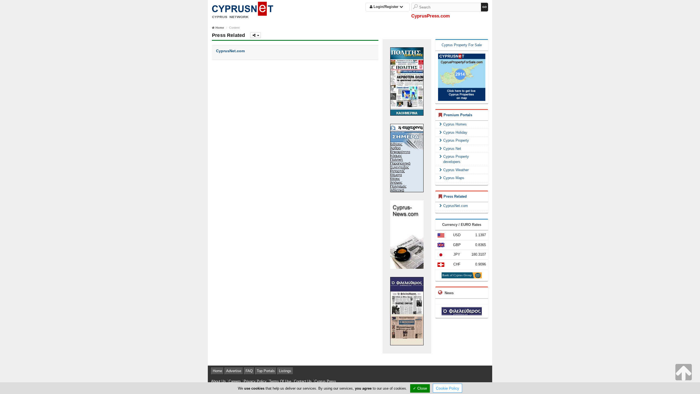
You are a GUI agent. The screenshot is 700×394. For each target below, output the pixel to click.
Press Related (455, 196)
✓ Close (420, 388)
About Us (218, 381)
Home (217, 371)
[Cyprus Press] (242, 8)
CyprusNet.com (455, 206)
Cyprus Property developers (456, 159)
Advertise (233, 371)
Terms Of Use (280, 381)
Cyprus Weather (456, 170)
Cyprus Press (325, 381)
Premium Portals (458, 115)
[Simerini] (407, 158)
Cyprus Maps (453, 178)
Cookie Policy (447, 388)
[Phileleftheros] (407, 311)
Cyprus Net (452, 149)
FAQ (249, 371)
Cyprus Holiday (455, 132)
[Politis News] (407, 81)
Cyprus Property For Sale (462, 45)
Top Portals (266, 371)
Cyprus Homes (455, 124)
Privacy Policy (255, 381)
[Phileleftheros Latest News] (462, 311)
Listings (285, 371)
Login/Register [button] (385, 7)
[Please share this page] (255, 35)
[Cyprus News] (407, 234)
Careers (235, 381)
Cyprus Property (456, 140)
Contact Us (303, 381)
